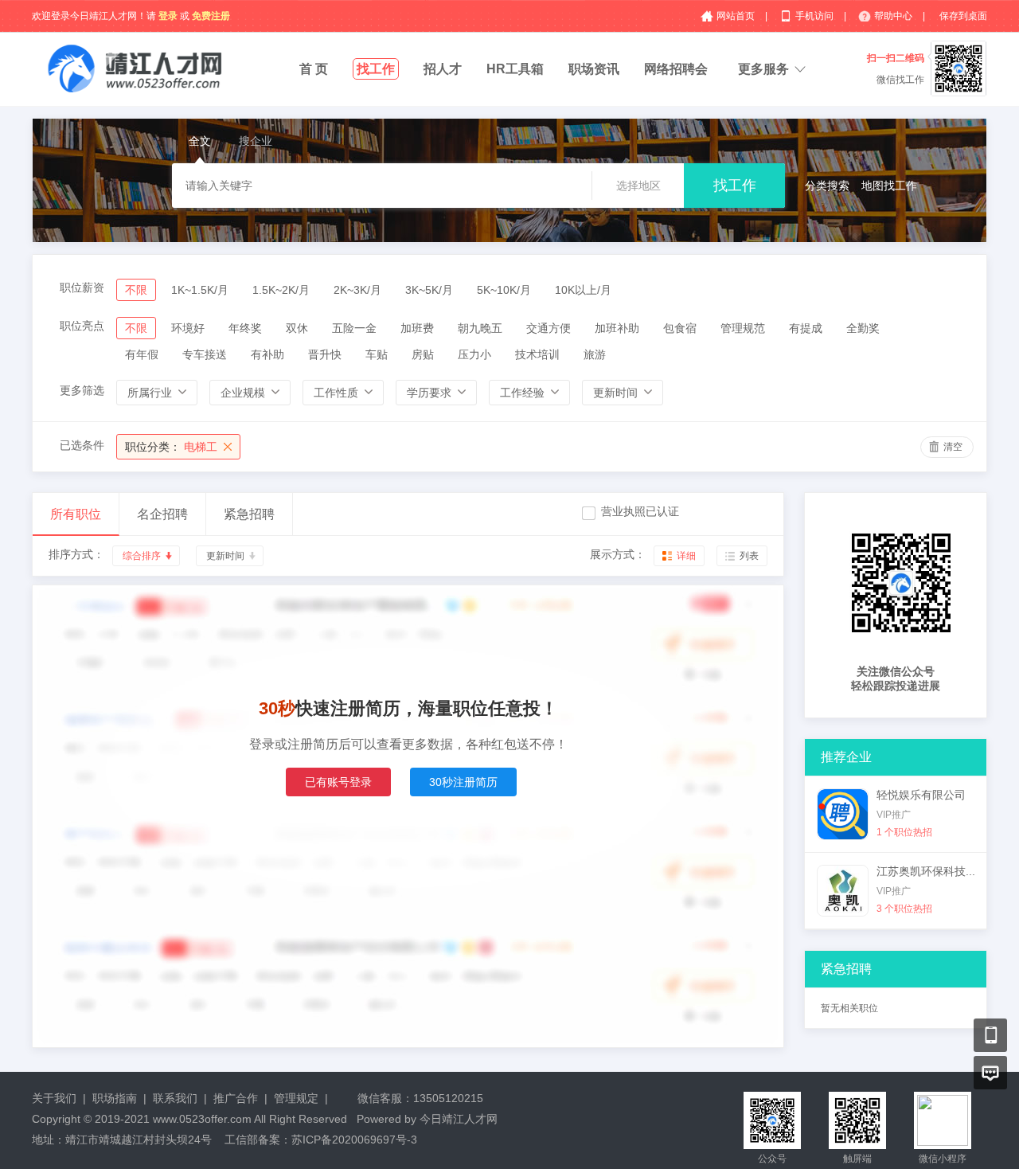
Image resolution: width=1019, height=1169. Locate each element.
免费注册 (211, 16)
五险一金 (354, 328)
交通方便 (548, 328)
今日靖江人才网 (459, 1118)
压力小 (474, 354)
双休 (297, 328)
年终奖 (245, 328)
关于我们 (54, 1098)
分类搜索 (827, 185)
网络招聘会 (676, 69)
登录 (168, 16)
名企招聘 (162, 514)
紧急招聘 (249, 514)
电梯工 (171, 446)
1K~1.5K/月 (199, 289)
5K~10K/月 (504, 289)
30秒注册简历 (463, 782)
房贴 (423, 354)
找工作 (376, 69)
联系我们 (175, 1098)
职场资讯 (593, 69)
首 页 (313, 69)
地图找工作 (889, 185)
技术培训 (537, 354)
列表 (749, 555)
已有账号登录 (338, 782)
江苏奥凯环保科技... (925, 871)
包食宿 (680, 328)
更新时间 (225, 555)
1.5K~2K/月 (281, 289)
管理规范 (742, 328)
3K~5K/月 (429, 289)
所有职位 (75, 514)
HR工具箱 (515, 69)
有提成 (805, 328)
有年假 (141, 354)
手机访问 (815, 16)
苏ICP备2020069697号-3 (354, 1139)
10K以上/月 (583, 289)
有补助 (267, 354)
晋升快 (325, 354)
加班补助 (617, 328)
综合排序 (142, 555)
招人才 (443, 69)
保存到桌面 (963, 16)
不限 (136, 289)
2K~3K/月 (357, 289)
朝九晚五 (480, 328)
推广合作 (235, 1098)
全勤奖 (863, 328)
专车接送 (204, 354)
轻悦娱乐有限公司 (921, 794)
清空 (952, 446)
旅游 (595, 354)
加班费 (417, 328)
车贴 (376, 354)
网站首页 (736, 16)
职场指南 (114, 1098)
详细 (686, 555)
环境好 (188, 328)
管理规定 (296, 1098)
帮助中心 (894, 16)
